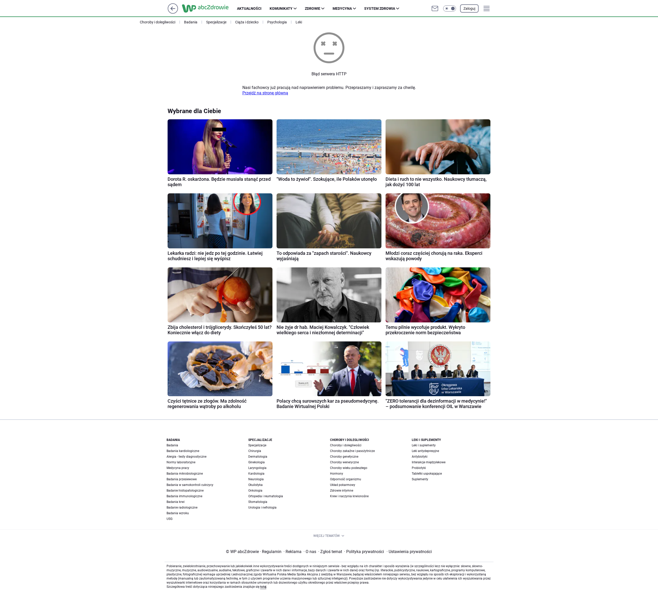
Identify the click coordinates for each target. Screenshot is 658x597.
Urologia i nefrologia (262, 507)
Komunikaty (281, 8)
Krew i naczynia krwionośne (349, 496)
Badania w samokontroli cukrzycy (190, 485)
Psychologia (277, 22)
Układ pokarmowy (342, 485)
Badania (190, 22)
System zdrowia (379, 8)
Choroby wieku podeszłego (348, 468)
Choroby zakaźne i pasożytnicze (352, 451)
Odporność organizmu (345, 479)
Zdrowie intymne (341, 490)
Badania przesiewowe (182, 479)
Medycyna (342, 8)
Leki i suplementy (424, 445)
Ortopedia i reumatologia (265, 496)
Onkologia (255, 490)
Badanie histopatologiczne (185, 490)
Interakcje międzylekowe (428, 462)
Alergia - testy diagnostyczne (186, 456)
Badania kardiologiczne (183, 451)
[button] (449, 8)
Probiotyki (419, 468)
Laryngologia (257, 468)
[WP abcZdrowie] (209, 8)
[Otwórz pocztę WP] (435, 8)
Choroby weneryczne (344, 462)
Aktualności (249, 8)
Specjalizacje (216, 22)
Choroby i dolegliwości (157, 22)
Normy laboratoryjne (181, 462)
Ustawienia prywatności (409, 551)
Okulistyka (255, 485)
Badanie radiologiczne (182, 507)
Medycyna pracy (178, 468)
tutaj (263, 587)
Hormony (336, 473)
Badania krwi (176, 502)
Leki (299, 22)
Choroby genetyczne (344, 456)
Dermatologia (257, 456)
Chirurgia (254, 451)
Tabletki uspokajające (427, 473)
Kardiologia (256, 473)
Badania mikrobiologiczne (185, 473)
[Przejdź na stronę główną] (173, 12)
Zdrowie (312, 8)
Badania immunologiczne (184, 496)
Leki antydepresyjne (425, 451)
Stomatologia (257, 502)
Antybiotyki (419, 456)
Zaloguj (469, 8)
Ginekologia (256, 462)
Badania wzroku (178, 513)
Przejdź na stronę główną (265, 93)
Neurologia (256, 479)
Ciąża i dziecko (247, 22)
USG (169, 519)
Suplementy (420, 479)
